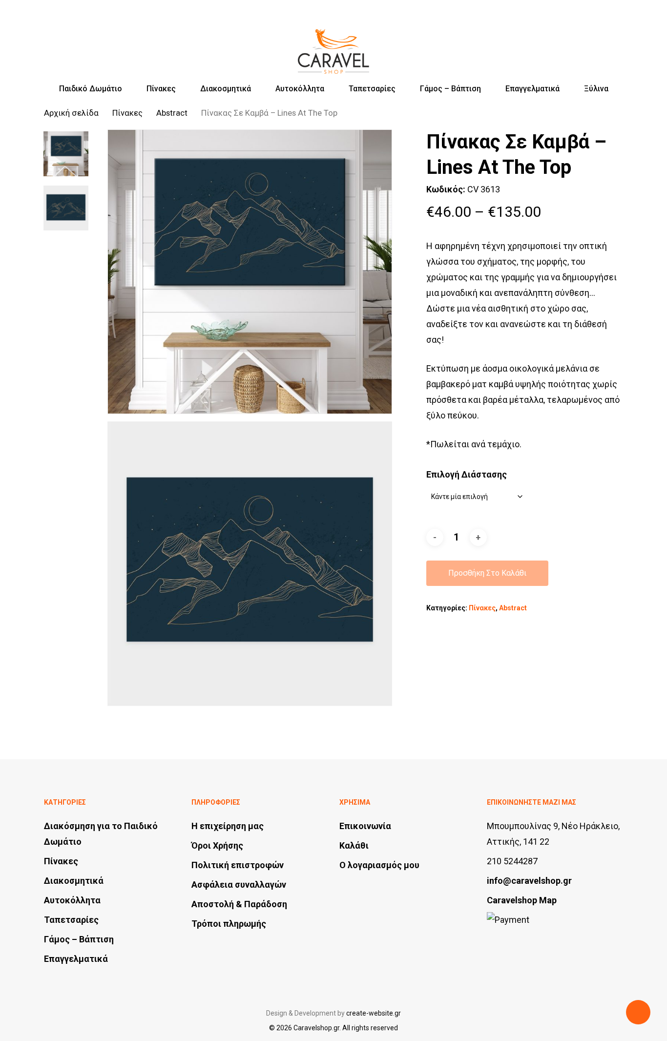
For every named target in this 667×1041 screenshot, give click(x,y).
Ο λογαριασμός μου (379, 865)
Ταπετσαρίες (71, 920)
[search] (567, 43)
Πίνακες (127, 113)
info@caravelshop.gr (529, 880)
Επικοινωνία (365, 826)
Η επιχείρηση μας (227, 826)
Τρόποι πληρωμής (228, 923)
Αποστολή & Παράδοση (239, 904)
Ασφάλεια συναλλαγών (238, 884)
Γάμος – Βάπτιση (79, 939)
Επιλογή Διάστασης (466, 474)
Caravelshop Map (522, 900)
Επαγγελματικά (76, 959)
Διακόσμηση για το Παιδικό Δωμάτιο (101, 834)
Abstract (172, 113)
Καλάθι (354, 845)
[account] (593, 43)
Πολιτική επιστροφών (237, 865)
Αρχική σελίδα (71, 113)
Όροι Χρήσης (217, 845)
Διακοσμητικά (74, 880)
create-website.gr (373, 1013)
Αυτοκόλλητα (72, 900)
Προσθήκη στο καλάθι (487, 573)
